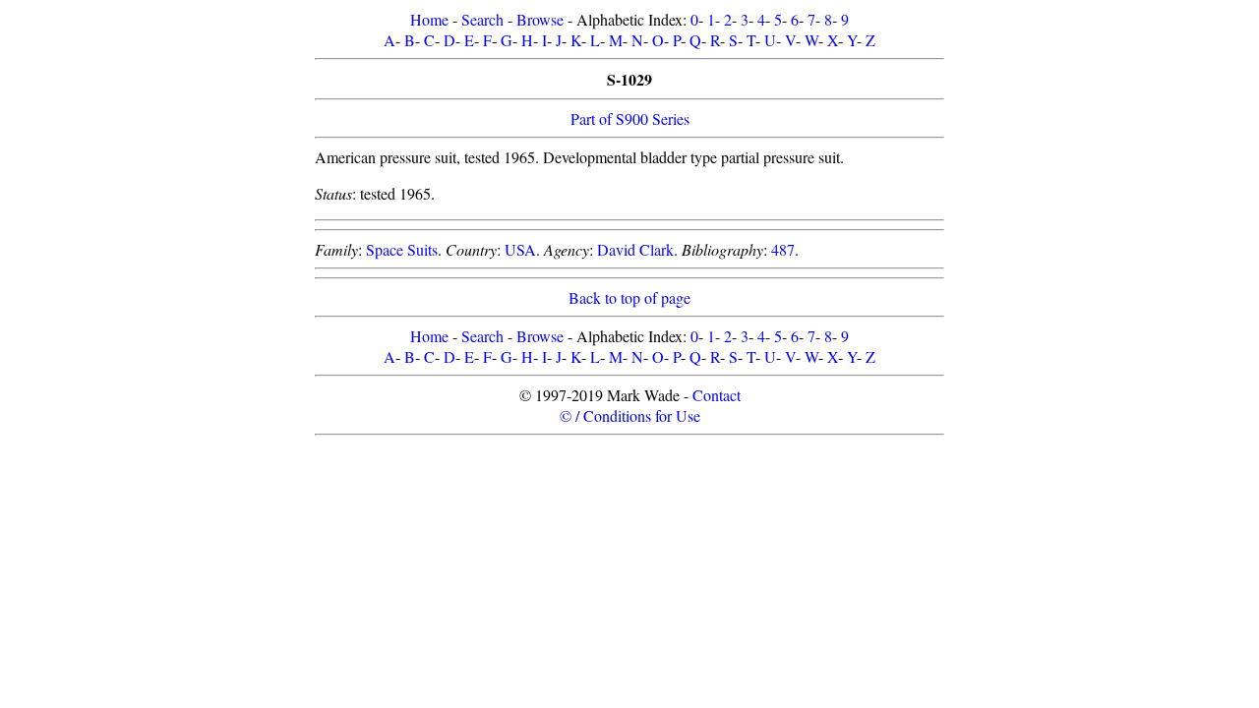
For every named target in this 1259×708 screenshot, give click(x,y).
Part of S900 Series (629, 118)
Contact (716, 394)
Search (482, 19)
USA (520, 249)
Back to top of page (629, 297)
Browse (540, 19)
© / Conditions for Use (630, 415)
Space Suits (402, 249)
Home (429, 19)
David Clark (635, 249)
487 (783, 249)
